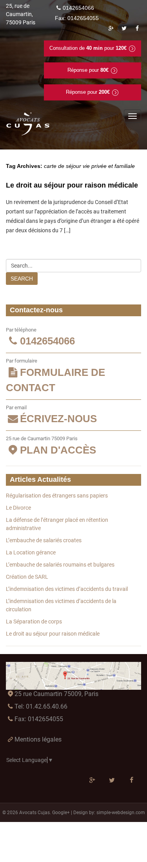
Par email (51, 415)
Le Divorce (18, 508)
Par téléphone (40, 337)
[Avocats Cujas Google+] (111, 28)
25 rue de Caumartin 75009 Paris (51, 446)
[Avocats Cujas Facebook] (137, 28)
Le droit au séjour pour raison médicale (72, 185)
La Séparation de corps (34, 621)
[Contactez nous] (73, 676)
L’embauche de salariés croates (44, 540)
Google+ (61, 812)
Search (22, 278)
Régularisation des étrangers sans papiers (57, 495)
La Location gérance (31, 552)
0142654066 (78, 8)
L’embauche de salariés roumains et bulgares (60, 564)
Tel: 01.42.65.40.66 (41, 706)
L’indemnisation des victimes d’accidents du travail (67, 589)
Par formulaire (55, 376)
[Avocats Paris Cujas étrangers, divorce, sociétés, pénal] (28, 124)
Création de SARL (27, 577)
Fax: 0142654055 (39, 719)
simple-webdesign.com (120, 812)
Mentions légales (38, 739)
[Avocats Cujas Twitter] (124, 28)
